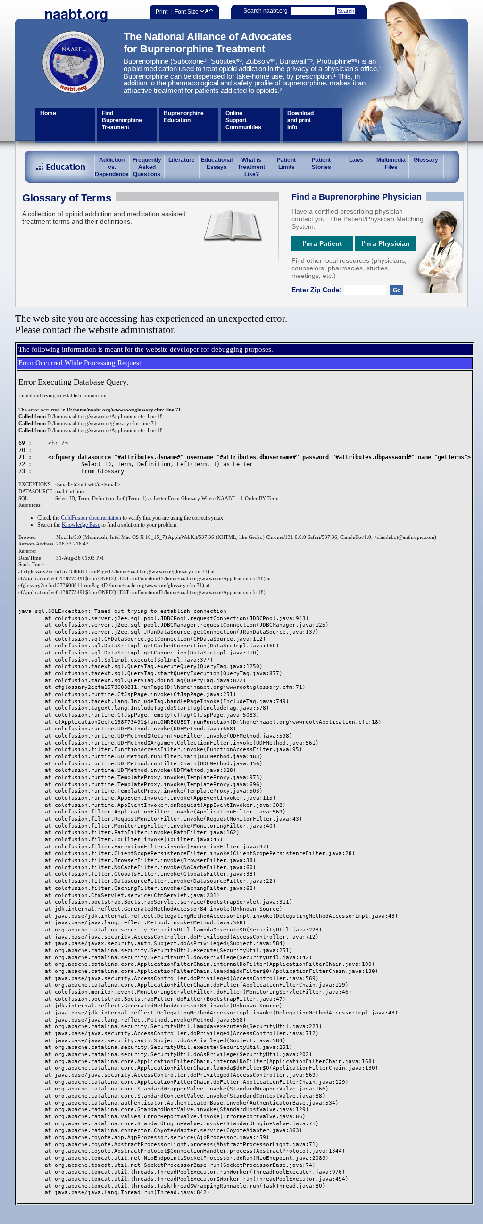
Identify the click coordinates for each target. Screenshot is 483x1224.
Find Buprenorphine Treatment (122, 120)
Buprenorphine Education (184, 117)
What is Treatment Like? (251, 167)
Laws (356, 160)
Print (161, 11)
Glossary (426, 160)
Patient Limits (286, 163)
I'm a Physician (386, 243)
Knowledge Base (81, 524)
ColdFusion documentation (91, 517)
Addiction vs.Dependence (112, 167)
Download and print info (300, 120)
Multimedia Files (391, 163)
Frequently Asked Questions (147, 167)
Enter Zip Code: (317, 289)
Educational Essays (217, 163)
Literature (181, 160)
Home (48, 113)
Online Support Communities (243, 120)
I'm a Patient (322, 243)
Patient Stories (321, 163)
